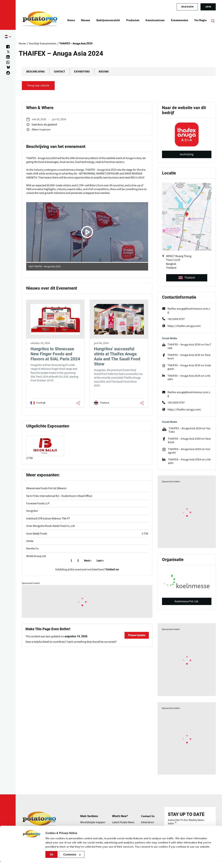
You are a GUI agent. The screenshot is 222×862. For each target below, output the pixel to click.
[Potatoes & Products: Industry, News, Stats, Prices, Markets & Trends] (40, 20)
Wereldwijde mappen (92, 822)
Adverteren (147, 822)
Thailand (189, 278)
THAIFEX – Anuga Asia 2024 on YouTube (189, 346)
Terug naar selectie (38, 85)
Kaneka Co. (32, 548)
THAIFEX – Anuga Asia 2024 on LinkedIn (189, 377)
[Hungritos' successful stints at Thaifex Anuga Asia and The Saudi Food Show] (119, 354)
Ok (51, 854)
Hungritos (32, 511)
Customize (69, 854)
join (208, 7)
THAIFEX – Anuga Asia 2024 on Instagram (189, 367)
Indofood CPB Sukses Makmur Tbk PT (48, 518)
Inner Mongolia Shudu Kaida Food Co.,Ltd (50, 526)
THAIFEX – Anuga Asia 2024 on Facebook (189, 356)
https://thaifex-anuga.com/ (184, 326)
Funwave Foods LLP (37, 503)
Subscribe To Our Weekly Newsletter (186, 821)
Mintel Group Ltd (36, 556)
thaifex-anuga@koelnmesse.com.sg (189, 310)
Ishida (29, 541)
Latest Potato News (123, 822)
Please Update (136, 635)
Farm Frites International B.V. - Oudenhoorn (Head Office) (59, 496)
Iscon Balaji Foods (36, 533)
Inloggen (187, 7)
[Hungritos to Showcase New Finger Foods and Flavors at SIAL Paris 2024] (55, 354)
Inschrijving (186, 154)
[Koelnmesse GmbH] (186, 581)
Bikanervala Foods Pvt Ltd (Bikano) (46, 488)
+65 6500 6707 (176, 319)
